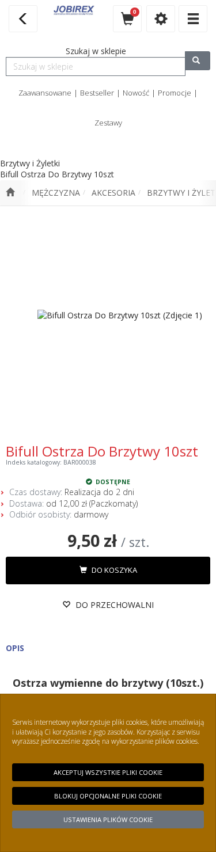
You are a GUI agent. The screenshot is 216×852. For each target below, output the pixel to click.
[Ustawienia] (160, 18)
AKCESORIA (113, 192)
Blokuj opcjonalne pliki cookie (108, 796)
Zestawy (108, 122)
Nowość (136, 93)
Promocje (174, 93)
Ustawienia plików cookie (108, 819)
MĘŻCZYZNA (56, 192)
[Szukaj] (197, 60)
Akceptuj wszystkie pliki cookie (108, 772)
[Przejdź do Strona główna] (10, 193)
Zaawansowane (44, 93)
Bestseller (97, 93)
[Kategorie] (193, 18)
